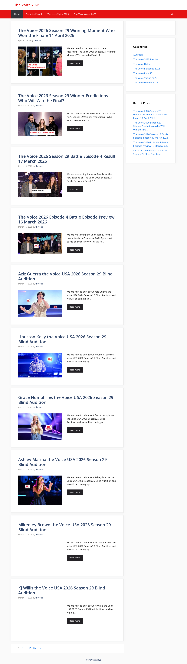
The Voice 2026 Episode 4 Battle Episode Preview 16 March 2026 (66, 219)
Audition (138, 54)
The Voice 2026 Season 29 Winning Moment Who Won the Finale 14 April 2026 (66, 33)
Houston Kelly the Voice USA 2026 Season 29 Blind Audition (62, 339)
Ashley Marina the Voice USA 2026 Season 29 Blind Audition (62, 462)
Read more (74, 63)
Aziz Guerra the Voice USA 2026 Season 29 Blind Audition (65, 276)
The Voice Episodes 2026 (146, 68)
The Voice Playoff (33, 14)
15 (30, 648)
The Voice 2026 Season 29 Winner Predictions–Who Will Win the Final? (64, 98)
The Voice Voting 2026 (58, 14)
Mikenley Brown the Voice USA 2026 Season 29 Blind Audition (64, 527)
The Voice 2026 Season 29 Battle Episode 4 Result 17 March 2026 (67, 158)
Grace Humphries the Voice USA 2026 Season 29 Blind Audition (65, 400)
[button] (172, 14)
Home (17, 14)
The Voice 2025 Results (145, 59)
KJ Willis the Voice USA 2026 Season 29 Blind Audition (61, 590)
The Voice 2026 (26, 4)
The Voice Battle (142, 64)
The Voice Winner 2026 (85, 14)
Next (37, 648)
